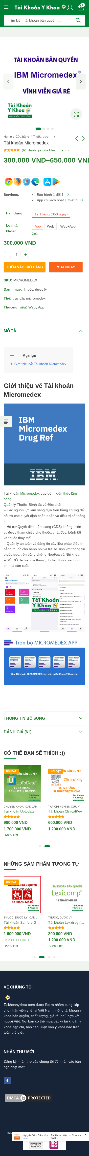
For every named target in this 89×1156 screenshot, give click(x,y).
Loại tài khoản (12, 228)
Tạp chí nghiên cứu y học (67, 806)
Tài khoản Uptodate (19, 811)
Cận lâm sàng (35, 806)
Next (80, 81)
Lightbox (76, 114)
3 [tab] (48, 129)
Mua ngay (66, 267)
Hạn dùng (14, 213)
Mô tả (10, 331)
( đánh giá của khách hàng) (45, 150)
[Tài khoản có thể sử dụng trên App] (52, 182)
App (41, 307)
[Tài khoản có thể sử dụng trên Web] (22, 182)
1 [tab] (38, 129)
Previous (8, 81)
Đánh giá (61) (17, 732)
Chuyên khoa (13, 806)
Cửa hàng (22, 136)
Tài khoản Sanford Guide (23, 922)
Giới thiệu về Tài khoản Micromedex (40, 364)
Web (32, 307)
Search (78, 20)
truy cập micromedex (29, 298)
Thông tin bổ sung (24, 718)
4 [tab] (52, 129)
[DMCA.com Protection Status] (28, 1097)
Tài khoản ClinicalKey (65, 811)
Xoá (35, 233)
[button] (40, 846)
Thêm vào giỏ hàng (24, 267)
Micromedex (30, 493)
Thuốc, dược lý (43, 136)
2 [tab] (44, 129)
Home (8, 136)
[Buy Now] (50, 1136)
